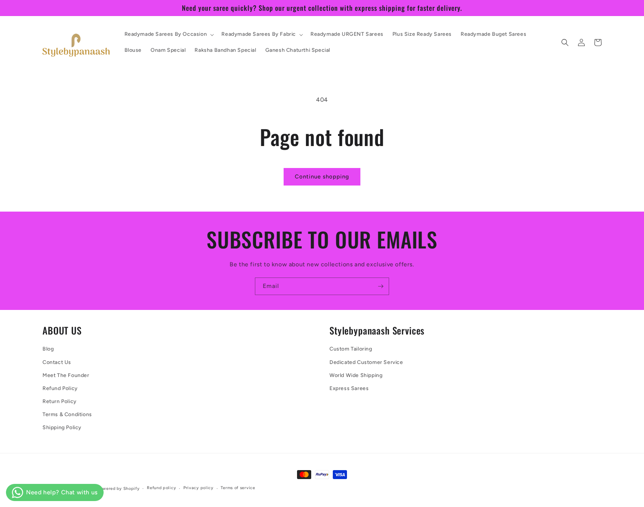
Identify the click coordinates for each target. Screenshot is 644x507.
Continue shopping (322, 176)
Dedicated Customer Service (366, 362)
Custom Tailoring (350, 349)
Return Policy (59, 401)
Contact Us (56, 362)
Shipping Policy (62, 427)
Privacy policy (198, 487)
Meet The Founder (65, 375)
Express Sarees (349, 388)
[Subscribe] (380, 286)
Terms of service (238, 487)
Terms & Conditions (67, 414)
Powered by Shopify (119, 488)
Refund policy (161, 487)
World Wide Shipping (355, 375)
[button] (168, 34)
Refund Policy (60, 388)
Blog (48, 349)
